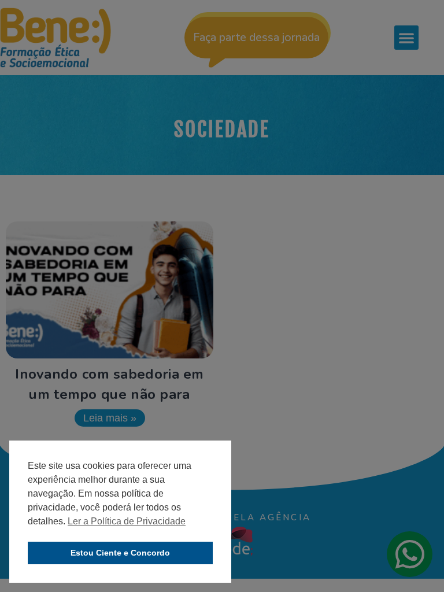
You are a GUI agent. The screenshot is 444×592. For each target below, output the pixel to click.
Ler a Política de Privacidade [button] (127, 521)
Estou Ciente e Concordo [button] (120, 552)
